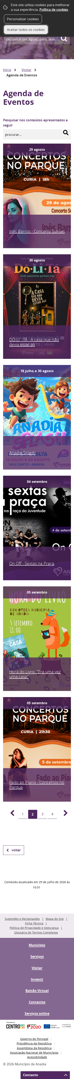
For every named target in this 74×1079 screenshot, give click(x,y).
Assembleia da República (34, 1048)
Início (7, 70)
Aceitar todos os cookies (26, 29)
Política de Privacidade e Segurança (34, 928)
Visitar (26, 70)
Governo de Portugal (34, 1039)
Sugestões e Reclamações (22, 919)
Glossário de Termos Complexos (36, 932)
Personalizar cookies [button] (23, 19)
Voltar (16, 850)
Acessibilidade (37, 1057)
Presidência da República (34, 1043)
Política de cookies (53, 9)
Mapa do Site (55, 919)
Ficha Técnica (34, 923)
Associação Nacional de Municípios (34, 1052)
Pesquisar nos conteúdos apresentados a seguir (35, 123)
